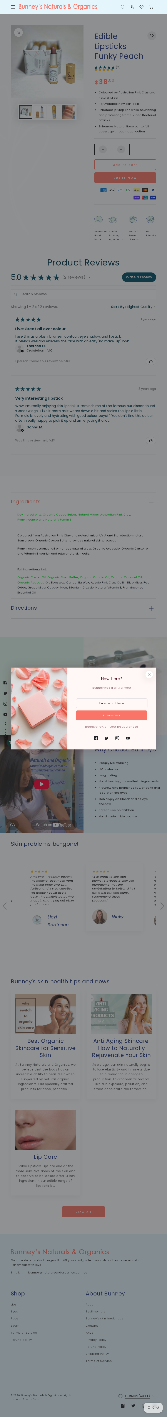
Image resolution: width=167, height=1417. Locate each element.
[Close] (149, 674)
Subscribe (112, 715)
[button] (122, 7)
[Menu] (13, 7)
